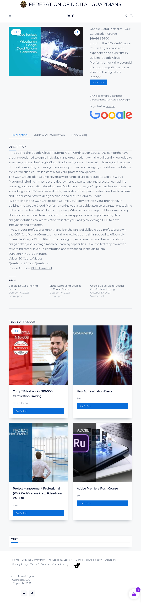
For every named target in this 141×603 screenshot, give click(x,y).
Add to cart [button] (21, 411)
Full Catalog (113, 99)
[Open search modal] (131, 15)
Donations (110, 560)
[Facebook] (73, 15)
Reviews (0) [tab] (79, 135)
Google (125, 99)
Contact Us (58, 564)
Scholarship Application (89, 560)
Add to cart (98, 82)
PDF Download (41, 268)
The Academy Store (58, 560)
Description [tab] (20, 135)
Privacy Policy (20, 564)
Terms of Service (39, 564)
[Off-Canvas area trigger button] (10, 15)
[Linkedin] (69, 15)
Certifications (97, 99)
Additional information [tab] (49, 135)
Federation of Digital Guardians (75, 4)
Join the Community (33, 560)
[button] (77, 32)
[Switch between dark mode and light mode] (126, 15)
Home (15, 560)
